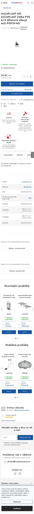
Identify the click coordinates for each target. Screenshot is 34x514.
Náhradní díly (28, 187)
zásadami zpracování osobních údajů (16, 444)
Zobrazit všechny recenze (21, 410)
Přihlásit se (25, 437)
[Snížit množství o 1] (24, 77)
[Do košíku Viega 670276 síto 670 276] (25, 391)
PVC (15, 164)
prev (1, 309)
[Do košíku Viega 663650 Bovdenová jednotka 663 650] (9, 391)
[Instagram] (20, 473)
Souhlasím (17, 508)
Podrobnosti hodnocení (23, 28)
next (32, 309)
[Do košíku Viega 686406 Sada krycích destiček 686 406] (25, 332)
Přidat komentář (17, 271)
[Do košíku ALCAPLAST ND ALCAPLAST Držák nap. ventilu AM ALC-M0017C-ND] (9, 332)
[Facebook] (15, 473)
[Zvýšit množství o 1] (30, 77)
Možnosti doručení (9, 68)
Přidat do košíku (17, 84)
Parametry (20, 155)
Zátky (30, 198)
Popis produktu (8, 155)
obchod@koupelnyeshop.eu (18, 461)
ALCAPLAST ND (28, 100)
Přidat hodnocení (17, 248)
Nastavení (17, 502)
